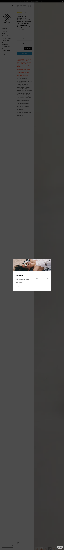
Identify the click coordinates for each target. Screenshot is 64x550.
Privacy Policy (23, 282)
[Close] (49, 261)
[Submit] (47, 286)
